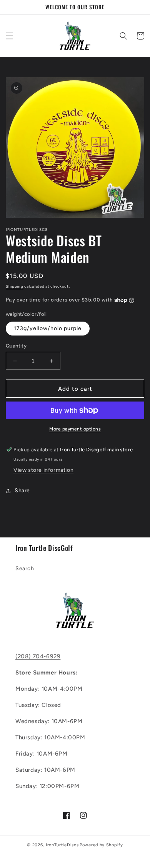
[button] (9, 35)
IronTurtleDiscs (62, 844)
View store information (43, 470)
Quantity (16, 346)
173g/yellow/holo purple (48, 328)
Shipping (14, 286)
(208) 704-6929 (37, 656)
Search (24, 568)
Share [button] (22, 490)
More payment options (75, 429)
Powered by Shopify (101, 844)
